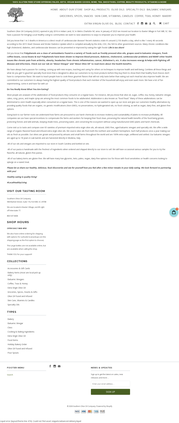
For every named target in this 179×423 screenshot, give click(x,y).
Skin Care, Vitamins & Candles (21, 300)
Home (54, 9)
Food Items (13, 340)
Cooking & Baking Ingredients (21, 331)
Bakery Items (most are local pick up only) (24, 273)
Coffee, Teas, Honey (148, 16)
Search (10, 374)
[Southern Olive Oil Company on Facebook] (138, 24)
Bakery (166, 16)
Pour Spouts (13, 353)
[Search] (154, 24)
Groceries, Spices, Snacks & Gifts (22, 292)
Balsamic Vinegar (15, 323)
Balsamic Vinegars (159, 9)
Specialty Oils (135, 9)
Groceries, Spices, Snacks (76, 16)
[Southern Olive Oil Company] (26, 15)
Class (10, 327)
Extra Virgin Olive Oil (99, 23)
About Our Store (71, 9)
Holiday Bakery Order (17, 344)
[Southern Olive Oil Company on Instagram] (142, 24)
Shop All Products (97, 9)
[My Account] (150, 24)
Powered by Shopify (104, 406)
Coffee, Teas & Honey (18, 283)
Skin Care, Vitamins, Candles (114, 16)
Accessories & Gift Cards (19, 268)
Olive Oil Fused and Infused (20, 296)
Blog (118, 23)
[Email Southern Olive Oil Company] (146, 24)
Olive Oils (117, 9)
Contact (129, 23)
